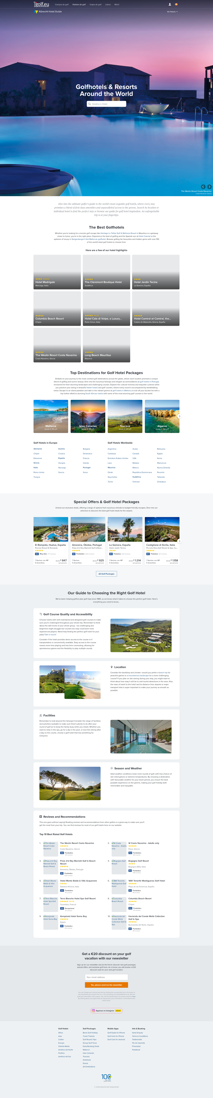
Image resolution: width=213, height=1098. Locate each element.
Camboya (112, 453)
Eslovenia (38, 458)
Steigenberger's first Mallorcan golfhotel (89, 239)
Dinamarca (87, 453)
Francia (86, 458)
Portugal (86, 467)
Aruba (135, 448)
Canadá (136, 453)
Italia (36, 467)
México (136, 467)
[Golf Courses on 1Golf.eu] (41, 4)
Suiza (85, 472)
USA (134, 458)
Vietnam (136, 481)
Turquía (37, 477)
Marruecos (161, 463)
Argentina (112, 448)
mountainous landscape (138, 675)
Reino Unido (39, 472)
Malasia (136, 463)
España (61, 458)
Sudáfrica (137, 476)
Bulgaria (86, 448)
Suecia (61, 472)
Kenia (159, 458)
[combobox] (106, 104)
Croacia (61, 453)
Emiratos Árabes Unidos (118, 458)
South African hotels (94, 393)
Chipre (36, 453)
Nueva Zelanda (163, 467)
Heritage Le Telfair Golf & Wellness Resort (118, 233)
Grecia (36, 462)
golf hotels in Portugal (149, 381)
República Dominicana (142, 472)
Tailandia (161, 477)
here (133, 996)
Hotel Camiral (144, 236)
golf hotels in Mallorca (122, 390)
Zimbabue (161, 481)
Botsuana (161, 448)
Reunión (160, 472)
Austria (61, 448)
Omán (110, 472)
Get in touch (50, 634)
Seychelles (112, 477)
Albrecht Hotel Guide (50, 11)
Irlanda (86, 463)
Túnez (110, 481)
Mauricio (111, 467)
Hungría (61, 463)
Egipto (160, 453)
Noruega (62, 467)
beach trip (163, 672)
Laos (110, 463)
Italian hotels (92, 387)
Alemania (38, 448)
